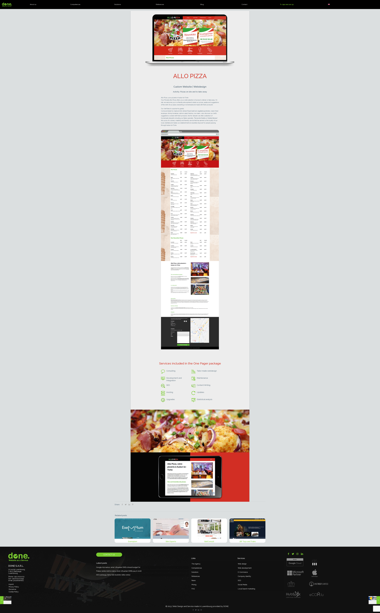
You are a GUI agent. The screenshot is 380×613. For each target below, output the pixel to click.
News (193, 580)
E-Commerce (243, 572)
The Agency (195, 564)
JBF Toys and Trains (247, 541)
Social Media (242, 585)
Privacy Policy (14, 587)
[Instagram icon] (201, 610)
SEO (239, 580)
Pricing (193, 585)
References (195, 576)
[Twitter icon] (196, 610)
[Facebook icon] (193, 610)
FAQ (193, 589)
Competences (196, 568)
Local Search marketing (246, 589)
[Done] (7, 4)
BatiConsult (209, 541)
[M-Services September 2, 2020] (374, 600)
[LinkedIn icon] (198, 610)
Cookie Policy (14, 592)
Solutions (194, 572)
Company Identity (244, 576)
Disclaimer (12, 589)
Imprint (11, 584)
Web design (242, 564)
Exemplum (132, 541)
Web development (245, 568)
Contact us (109, 555)
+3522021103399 (18, 579)
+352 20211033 (19, 577)
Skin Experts (171, 541)
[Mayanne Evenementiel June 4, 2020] (5, 600)
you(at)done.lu (18, 580)
